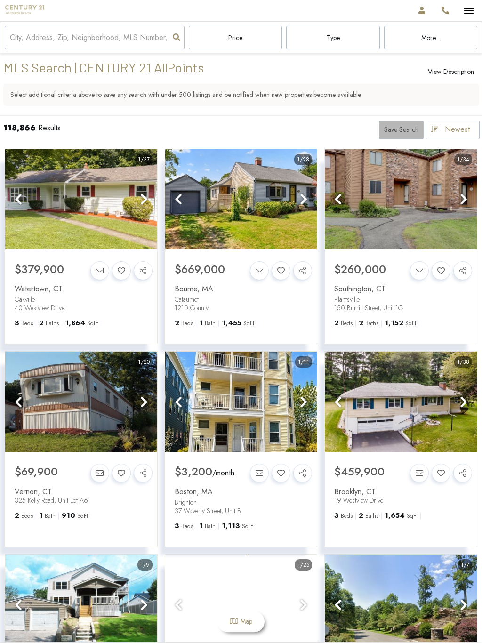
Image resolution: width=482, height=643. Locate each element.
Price (235, 37)
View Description (451, 71)
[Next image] (144, 199)
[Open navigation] (468, 11)
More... (430, 37)
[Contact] (99, 270)
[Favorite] (121, 270)
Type (333, 37)
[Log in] (421, 10)
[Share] (143, 270)
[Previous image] (18, 199)
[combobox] (11, 37)
